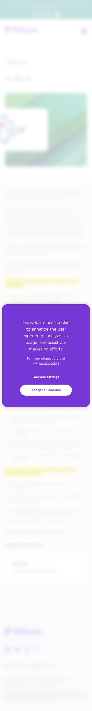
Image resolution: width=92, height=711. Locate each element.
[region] (46, 355)
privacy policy (49, 363)
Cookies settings (46, 377)
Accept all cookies (46, 390)
